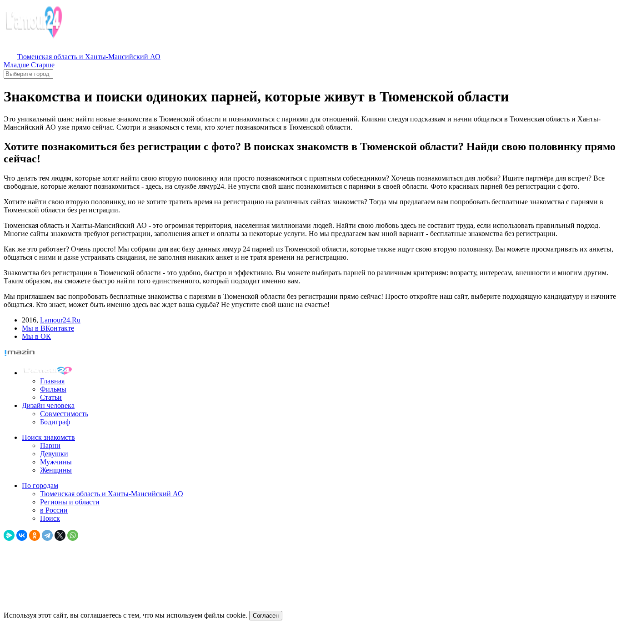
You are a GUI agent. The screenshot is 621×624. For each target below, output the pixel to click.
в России (54, 510)
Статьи (51, 397)
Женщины (56, 470)
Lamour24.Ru (60, 320)
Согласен (266, 615)
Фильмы (53, 389)
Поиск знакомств (48, 437)
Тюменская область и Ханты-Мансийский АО (111, 494)
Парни (50, 445)
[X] (60, 535)
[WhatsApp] (72, 535)
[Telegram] (47, 535)
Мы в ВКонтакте (48, 328)
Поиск (50, 518)
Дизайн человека (48, 405)
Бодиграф (55, 422)
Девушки (54, 454)
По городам (40, 485)
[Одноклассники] (34, 535)
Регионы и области (70, 502)
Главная (52, 381)
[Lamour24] (49, 373)
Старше (43, 65)
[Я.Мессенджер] (9, 535)
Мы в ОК (36, 336)
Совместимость (64, 414)
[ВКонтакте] (21, 535)
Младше (16, 65)
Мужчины (56, 462)
